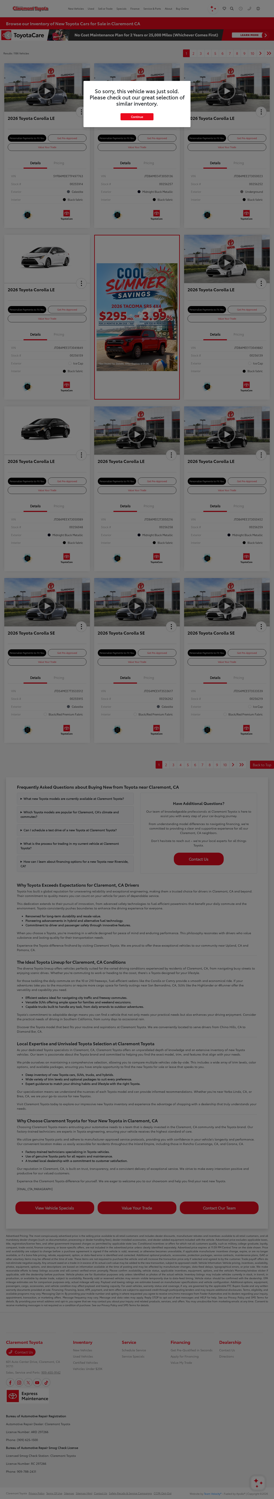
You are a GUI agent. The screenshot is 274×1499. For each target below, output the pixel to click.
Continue (137, 117)
